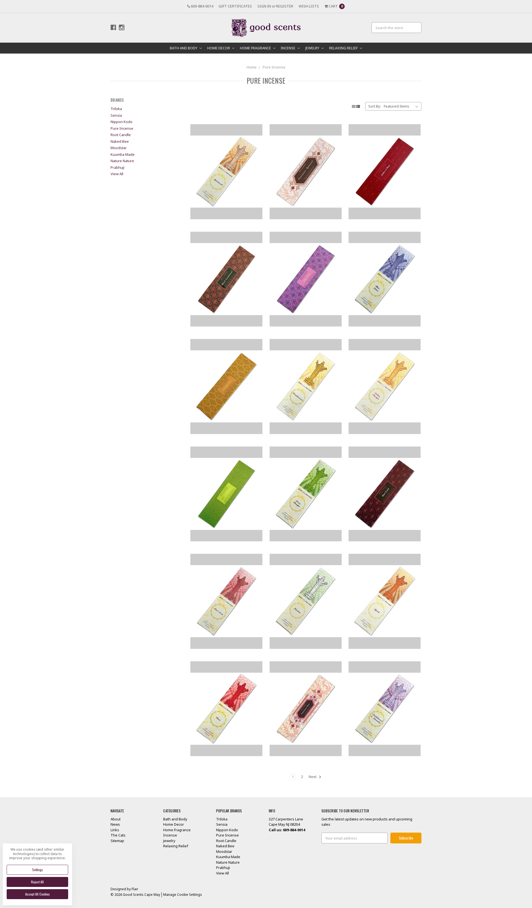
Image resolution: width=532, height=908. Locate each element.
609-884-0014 (201, 6)
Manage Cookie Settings (182, 894)
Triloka (116, 108)
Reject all (37, 881)
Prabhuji (117, 167)
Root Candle (121, 134)
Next (313, 776)
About (116, 819)
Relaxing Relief (344, 47)
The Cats (118, 835)
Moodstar (119, 147)
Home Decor (219, 47)
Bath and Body (184, 47)
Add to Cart (226, 205)
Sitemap (117, 840)
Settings (37, 869)
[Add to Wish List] (256, 138)
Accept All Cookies (37, 894)
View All (117, 173)
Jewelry (312, 47)
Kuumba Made (123, 154)
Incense (288, 47)
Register (284, 6)
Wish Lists (309, 6)
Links (115, 829)
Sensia (116, 115)
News (115, 824)
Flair (135, 889)
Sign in (264, 6)
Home (252, 67)
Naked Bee (120, 141)
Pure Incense (274, 67)
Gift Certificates (235, 6)
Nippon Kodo (121, 121)
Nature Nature (122, 160)
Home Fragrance (256, 47)
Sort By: (374, 106)
